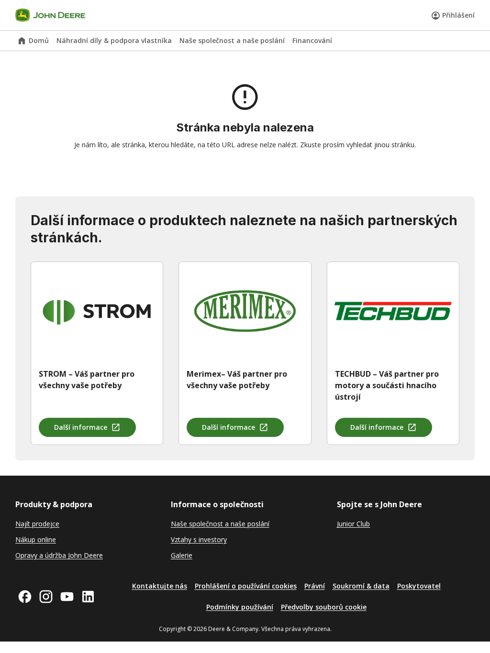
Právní (314, 585)
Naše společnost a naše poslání (232, 40)
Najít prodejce (37, 523)
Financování (312, 40)
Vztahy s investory (199, 539)
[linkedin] (88, 596)
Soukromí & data (361, 585)
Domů (39, 40)
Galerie (181, 555)
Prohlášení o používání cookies (246, 585)
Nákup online (35, 539)
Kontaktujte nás (159, 585)
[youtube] (67, 596)
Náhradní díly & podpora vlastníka (114, 40)
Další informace (80, 427)
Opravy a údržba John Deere (59, 555)
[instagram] (46, 596)
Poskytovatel (419, 585)
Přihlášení (458, 15)
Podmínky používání (239, 606)
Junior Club (353, 523)
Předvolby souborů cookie (324, 606)
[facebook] (24, 596)
